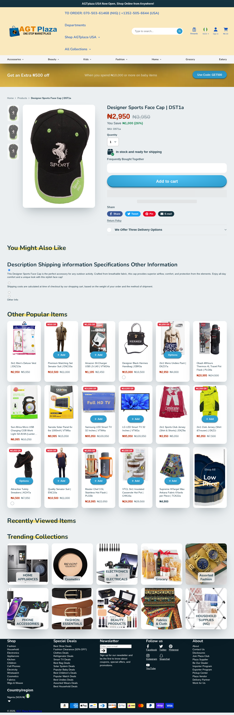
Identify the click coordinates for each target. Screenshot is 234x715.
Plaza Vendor (200, 676)
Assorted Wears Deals (65, 683)
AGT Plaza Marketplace (29, 711)
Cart (225, 31)
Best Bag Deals (61, 663)
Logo (33, 31)
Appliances (13, 656)
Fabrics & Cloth (161, 608)
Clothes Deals (61, 652)
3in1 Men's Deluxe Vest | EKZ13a (24, 351)
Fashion (120, 59)
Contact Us (199, 649)
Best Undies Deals (63, 679)
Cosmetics (72, 564)
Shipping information (66, 264)
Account (215, 31)
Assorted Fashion (206, 564)
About (196, 646)
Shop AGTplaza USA (80, 37)
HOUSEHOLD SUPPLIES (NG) (206, 608)
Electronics (13, 652)
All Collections (76, 49)
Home (155, 59)
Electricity (12, 669)
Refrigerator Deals (63, 656)
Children (11, 663)
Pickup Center (200, 672)
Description (22, 264)
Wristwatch (13, 672)
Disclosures (199, 652)
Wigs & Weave (15, 683)
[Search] (180, 31)
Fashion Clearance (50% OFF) (70, 649)
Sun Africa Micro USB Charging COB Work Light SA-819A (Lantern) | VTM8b (24, 414)
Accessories (14, 59)
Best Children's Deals (65, 672)
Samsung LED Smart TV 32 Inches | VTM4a (98, 414)
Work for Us (199, 683)
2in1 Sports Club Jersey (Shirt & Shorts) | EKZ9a (173, 414)
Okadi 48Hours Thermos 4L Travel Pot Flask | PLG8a (210, 351)
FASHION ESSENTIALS (72, 608)
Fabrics (11, 679)
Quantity (112, 134)
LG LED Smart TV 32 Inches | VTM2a (135, 414)
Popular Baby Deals (64, 669)
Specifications (112, 264)
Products (22, 98)
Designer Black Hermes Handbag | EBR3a (135, 351)
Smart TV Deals (62, 659)
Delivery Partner (201, 679)
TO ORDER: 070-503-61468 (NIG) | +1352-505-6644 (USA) (112, 13)
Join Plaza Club (201, 656)
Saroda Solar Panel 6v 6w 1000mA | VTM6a (61, 414)
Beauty (52, 59)
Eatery (223, 59)
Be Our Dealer (200, 663)
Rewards (194, 34)
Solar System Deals (64, 666)
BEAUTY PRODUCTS (117, 608)
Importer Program (202, 666)
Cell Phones (13, 666)
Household (13, 649)
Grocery (190, 59)
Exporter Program (202, 669)
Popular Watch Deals (64, 676)
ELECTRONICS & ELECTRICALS (117, 564)
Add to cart (167, 181)
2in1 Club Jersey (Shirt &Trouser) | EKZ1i (210, 414)
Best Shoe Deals (62, 646)
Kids (86, 59)
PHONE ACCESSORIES (27, 608)
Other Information (154, 264)
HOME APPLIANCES (27, 564)
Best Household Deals (65, 686)
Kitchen (11, 659)
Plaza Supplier (200, 659)
